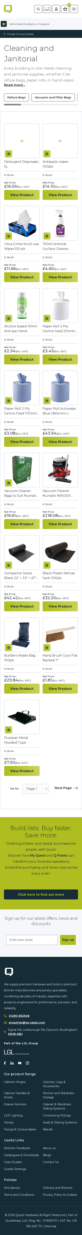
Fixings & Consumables (20, 33)
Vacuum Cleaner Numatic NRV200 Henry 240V (57, 493)
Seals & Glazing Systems (60, 1122)
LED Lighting (13, 1115)
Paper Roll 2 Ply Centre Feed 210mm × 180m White (60, 328)
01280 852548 (19, 1016)
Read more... (14, 85)
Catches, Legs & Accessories (54, 1084)
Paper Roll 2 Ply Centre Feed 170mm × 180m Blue (21, 411)
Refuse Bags (16, 97)
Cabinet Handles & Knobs (17, 1095)
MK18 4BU (15, 1034)
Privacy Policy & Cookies (60, 1195)
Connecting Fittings (57, 1115)
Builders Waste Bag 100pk (19, 658)
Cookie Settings (15, 1169)
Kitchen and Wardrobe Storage (58, 1095)
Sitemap (50, 1226)
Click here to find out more (41, 894)
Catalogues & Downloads (21, 1155)
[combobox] (36, 789)
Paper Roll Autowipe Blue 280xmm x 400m (59, 411)
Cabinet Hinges (14, 1082)
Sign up (68, 939)
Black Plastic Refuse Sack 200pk (59, 575)
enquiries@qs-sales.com (27, 1022)
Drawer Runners (15, 1104)
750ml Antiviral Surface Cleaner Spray (55, 246)
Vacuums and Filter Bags (53, 97)
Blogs (47, 1155)
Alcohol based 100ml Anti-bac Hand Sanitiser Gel (20, 328)
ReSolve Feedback (17, 1148)
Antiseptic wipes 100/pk (55, 164)
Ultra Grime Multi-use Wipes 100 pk (21, 246)
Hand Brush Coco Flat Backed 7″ (60, 658)
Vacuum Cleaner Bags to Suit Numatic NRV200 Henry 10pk (21, 493)
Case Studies (13, 1162)
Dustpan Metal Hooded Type (16, 740)
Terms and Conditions (19, 1195)
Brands (48, 1129)
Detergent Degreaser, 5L (21, 164)
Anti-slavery (12, 1188)
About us (49, 1148)
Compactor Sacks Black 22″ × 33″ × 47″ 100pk (20, 575)
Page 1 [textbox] (31, 789)
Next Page (63, 788)
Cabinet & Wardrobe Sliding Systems (57, 1106)
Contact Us (51, 1162)
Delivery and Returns (57, 1188)
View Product (21, 195)
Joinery (9, 1122)
